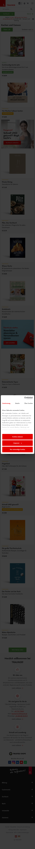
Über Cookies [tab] (28, 403)
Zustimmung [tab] (6, 403)
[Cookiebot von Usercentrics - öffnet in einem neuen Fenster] (25, 398)
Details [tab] (17, 403)
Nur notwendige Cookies (17, 449)
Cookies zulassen (17, 437)
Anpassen (16, 443)
